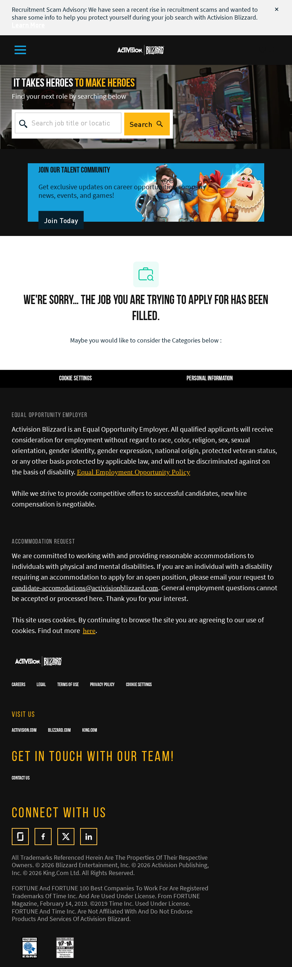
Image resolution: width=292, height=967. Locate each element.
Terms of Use (68, 685)
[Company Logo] (140, 49)
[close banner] (276, 9)
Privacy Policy (102, 685)
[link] (61, 220)
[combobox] (68, 123)
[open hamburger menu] (20, 49)
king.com (89, 730)
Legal (41, 685)
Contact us (21, 778)
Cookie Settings (139, 685)
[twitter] (65, 836)
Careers (18, 685)
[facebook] (43, 836)
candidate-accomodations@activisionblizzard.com (85, 588)
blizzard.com (59, 730)
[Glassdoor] (20, 836)
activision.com (24, 730)
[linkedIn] (88, 836)
